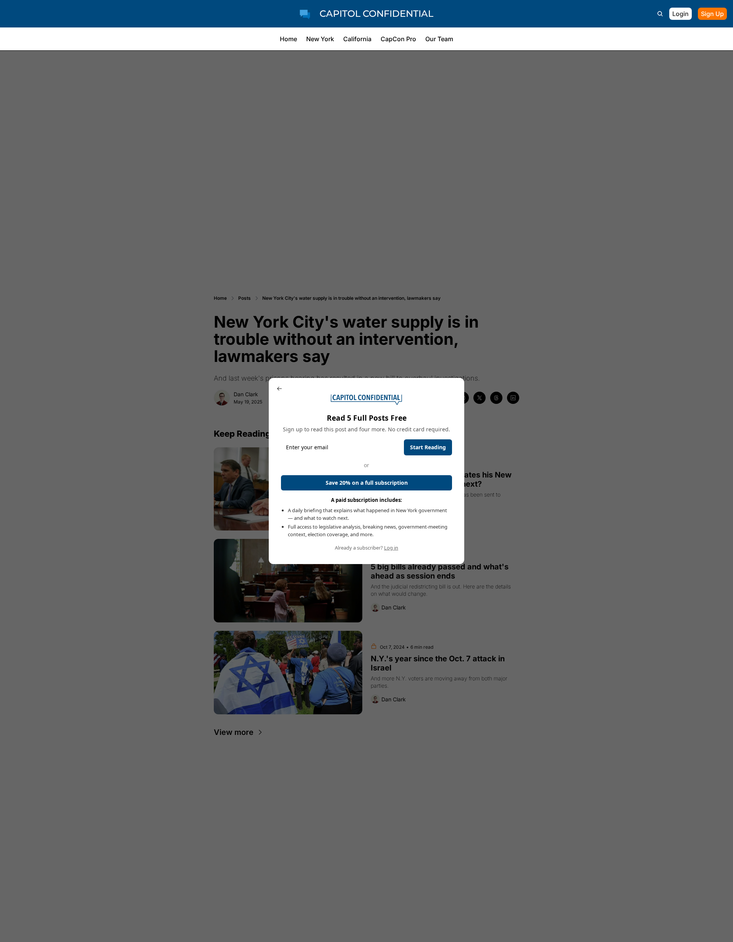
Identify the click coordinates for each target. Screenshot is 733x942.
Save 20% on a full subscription (367, 482)
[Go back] (279, 388)
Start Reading (428, 447)
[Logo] (305, 14)
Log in (391, 547)
